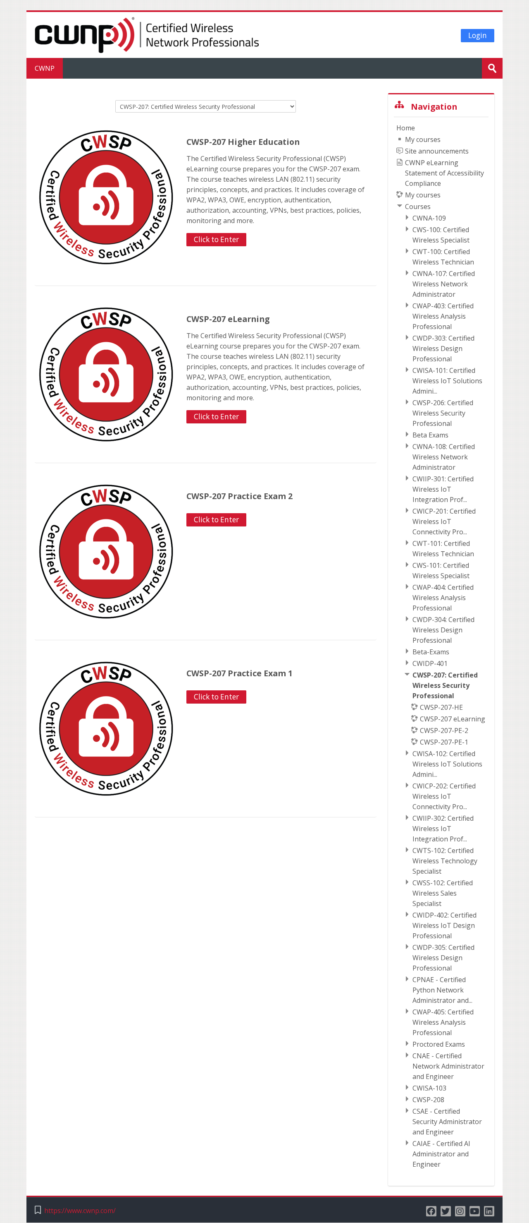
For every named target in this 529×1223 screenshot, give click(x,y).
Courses (418, 206)
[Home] (147, 34)
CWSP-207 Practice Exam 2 (239, 496)
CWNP (45, 68)
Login (477, 35)
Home (405, 127)
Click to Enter (216, 239)
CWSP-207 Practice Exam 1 (239, 673)
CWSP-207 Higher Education (243, 141)
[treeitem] (441, 646)
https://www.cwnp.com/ (80, 1211)
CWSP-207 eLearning (227, 318)
